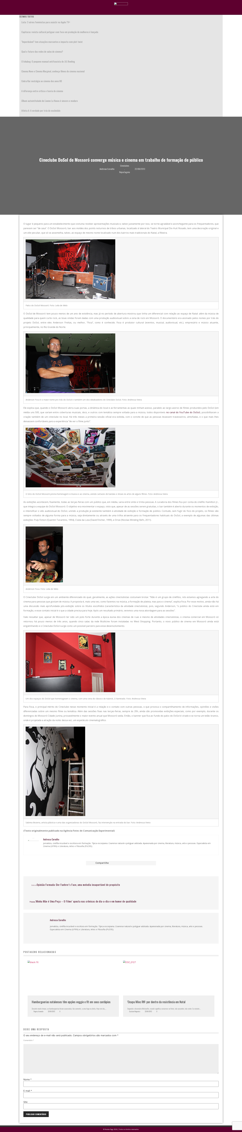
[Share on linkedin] (127, 863)
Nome (27, 1079)
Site (25, 1102)
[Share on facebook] (119, 863)
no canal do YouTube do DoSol (183, 412)
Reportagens (124, 172)
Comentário (28, 1040)
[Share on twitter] (123, 863)
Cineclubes (124, 165)
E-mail (27, 1091)
